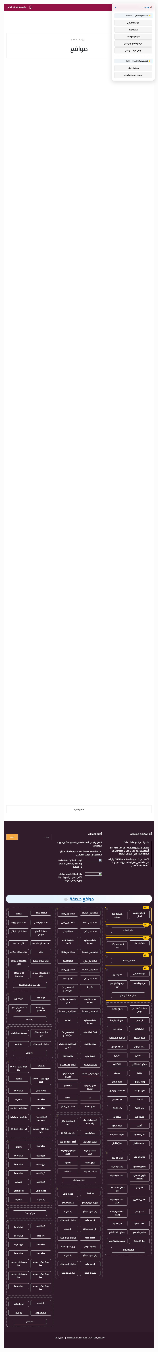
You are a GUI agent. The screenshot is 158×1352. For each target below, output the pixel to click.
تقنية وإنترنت (143, 408)
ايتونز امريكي (67, 931)
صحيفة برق (117, 974)
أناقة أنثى (117, 1064)
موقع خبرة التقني (139, 1064)
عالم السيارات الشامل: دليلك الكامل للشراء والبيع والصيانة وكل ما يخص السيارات (70, 877)
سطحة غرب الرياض (19, 931)
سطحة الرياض (41, 913)
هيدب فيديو (117, 1099)
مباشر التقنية (117, 1125)
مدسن (117, 1073)
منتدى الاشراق (139, 1199)
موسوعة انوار (139, 1143)
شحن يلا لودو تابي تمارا (68, 1000)
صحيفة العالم (128, 1250)
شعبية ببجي (90, 1056)
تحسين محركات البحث (117, 945)
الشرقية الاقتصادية (117, 1038)
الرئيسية (82, 39)
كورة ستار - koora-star (18, 1068)
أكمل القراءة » (138, 129)
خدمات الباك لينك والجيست (90, 1121)
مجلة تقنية (117, 1223)
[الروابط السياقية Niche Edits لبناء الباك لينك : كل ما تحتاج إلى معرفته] (93, 864)
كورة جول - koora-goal (41, 1080)
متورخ (139, 1073)
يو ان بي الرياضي (139, 1232)
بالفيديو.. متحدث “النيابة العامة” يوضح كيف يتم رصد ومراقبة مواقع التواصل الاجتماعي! (130, 747)
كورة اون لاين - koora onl (40, 1118)
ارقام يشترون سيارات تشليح (41, 974)
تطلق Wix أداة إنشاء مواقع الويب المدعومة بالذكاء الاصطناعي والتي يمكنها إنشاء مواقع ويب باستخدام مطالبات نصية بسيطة (36, 510)
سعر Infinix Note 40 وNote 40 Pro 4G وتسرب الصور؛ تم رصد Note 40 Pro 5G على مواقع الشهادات (84, 504)
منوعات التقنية (43, 67)
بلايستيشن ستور (90, 1065)
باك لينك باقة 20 (68, 1133)
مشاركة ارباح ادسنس (117, 915)
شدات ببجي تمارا (68, 913)
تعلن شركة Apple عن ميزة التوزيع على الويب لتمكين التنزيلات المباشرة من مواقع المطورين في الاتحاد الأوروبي (129, 593)
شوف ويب (117, 1029)
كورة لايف (40, 1155)
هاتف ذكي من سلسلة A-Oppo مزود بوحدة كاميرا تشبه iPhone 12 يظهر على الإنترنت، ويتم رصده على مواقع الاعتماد (129, 86)
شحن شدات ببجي (90, 1032)
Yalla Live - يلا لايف (18, 1108)
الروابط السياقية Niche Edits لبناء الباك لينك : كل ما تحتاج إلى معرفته (70, 863)
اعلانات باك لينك (90, 1171)
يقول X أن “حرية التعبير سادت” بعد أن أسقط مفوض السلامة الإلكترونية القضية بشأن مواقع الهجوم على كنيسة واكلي (79, 86)
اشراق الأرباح (117, 1143)
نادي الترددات (139, 1090)
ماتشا (67, 1097)
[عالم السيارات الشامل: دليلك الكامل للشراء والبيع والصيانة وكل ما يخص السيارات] (93, 878)
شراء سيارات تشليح (41, 961)
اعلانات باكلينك (79, 1180)
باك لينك (67, 1171)
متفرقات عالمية (92, 651)
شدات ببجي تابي (68, 922)
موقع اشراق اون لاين (117, 984)
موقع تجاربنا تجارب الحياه (68, 1152)
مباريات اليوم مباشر (90, 1202)
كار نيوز (117, 1055)
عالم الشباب (128, 930)
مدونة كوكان (117, 1046)
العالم (96, 67)
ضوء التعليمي (139, 973)
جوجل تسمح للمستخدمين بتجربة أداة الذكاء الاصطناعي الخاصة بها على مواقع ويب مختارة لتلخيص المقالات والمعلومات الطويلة (129, 430)
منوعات (46, 651)
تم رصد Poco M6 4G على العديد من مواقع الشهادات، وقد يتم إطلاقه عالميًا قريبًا (129, 293)
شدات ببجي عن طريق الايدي (68, 988)
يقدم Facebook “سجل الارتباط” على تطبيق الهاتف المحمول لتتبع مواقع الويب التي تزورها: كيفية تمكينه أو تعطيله (32, 427)
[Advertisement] (79, 21)
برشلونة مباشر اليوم (18, 1033)
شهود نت (117, 1117)
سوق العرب (90, 1133)
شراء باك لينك (139, 1157)
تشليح (40, 952)
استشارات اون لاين (117, 1090)
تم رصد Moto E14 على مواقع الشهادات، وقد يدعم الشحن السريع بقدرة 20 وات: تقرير (80, 228)
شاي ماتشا (90, 1106)
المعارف (139, 1099)
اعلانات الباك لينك (117, 1175)
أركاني (139, 1125)
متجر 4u (90, 987)
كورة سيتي (18, 998)
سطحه (19, 913)
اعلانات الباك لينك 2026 (117, 1200)
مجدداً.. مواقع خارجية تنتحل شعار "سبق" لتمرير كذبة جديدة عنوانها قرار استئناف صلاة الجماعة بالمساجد (31, 670)
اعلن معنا (59, 1338)
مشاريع (68, 1162)
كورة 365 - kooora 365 (41, 1130)
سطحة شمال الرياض (41, 932)
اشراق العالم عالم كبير (117, 1188)
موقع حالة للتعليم (117, 1232)
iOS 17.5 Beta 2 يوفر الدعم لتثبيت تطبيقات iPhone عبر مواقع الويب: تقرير (32, 157)
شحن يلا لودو (90, 1044)
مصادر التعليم (139, 1223)
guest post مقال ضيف (68, 1122)
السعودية (48, 574)
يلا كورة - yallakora (18, 1117)
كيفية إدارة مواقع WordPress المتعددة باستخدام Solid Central (79, 584)
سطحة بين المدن (41, 922)
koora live (18, 1090)
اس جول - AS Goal (19, 1129)
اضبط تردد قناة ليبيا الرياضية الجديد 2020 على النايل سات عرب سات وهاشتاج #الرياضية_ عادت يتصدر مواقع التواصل (32, 593)
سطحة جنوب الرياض (40, 943)
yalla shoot (68, 1194)
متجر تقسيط (68, 961)
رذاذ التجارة (117, 1108)
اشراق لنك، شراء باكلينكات (139, 1176)
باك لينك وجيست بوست (117, 1213)
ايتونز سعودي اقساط (90, 941)
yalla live (29, 1053)
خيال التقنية (139, 1029)
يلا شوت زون (40, 1313)
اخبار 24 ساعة (139, 1241)
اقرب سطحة (18, 943)
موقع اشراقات (139, 983)
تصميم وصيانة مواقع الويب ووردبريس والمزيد (34, 291)
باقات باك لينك (117, 1166)
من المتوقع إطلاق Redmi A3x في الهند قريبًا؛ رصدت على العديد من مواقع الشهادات (32, 356)
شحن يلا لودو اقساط (68, 941)
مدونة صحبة (139, 1134)
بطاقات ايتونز (67, 1056)
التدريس (139, 1187)
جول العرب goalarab (40, 1008)
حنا (90, 1097)
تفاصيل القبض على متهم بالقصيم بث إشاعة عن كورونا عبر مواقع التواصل (81, 744)
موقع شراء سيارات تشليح (19, 962)
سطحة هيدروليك (18, 922)
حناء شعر (68, 1085)
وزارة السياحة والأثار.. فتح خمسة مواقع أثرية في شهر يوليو (79, 661)
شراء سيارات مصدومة (19, 974)
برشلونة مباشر (68, 1202)
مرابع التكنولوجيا (117, 1020)
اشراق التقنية (117, 1009)
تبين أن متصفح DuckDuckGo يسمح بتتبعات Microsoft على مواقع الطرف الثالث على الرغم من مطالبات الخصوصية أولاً (83, 427)
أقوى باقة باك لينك (68, 1142)
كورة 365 (41, 997)
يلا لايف (29, 1019)
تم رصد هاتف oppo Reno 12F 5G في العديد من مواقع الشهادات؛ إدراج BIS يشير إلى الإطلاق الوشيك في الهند (131, 163)
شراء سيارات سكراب (18, 952)
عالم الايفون (139, 1046)
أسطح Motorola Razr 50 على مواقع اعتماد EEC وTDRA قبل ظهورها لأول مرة (31, 80)
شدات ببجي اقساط (90, 913)
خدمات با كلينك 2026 (90, 1152)
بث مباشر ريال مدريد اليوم (18, 1008)
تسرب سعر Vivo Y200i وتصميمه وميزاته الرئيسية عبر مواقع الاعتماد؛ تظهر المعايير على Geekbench (80, 296)
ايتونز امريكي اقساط (67, 1011)
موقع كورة (30, 1213)
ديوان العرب (90, 1162)
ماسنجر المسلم (128, 960)
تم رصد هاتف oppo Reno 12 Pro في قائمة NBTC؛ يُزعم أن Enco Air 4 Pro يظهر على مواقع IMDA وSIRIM (79, 160)
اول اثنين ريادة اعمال (139, 914)
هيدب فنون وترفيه (117, 1241)
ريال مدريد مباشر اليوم (41, 1033)
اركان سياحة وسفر (128, 995)
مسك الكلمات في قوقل (139, 1009)
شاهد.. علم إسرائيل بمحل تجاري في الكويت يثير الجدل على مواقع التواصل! (30, 744)
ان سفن (139, 1020)
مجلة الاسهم (139, 1038)
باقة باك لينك (139, 943)
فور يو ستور (68, 978)
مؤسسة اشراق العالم (16, 7)
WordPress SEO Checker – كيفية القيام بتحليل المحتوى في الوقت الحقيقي (81, 853)
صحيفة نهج (139, 1055)
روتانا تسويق (139, 1082)
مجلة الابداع (117, 1082)
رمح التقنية (139, 1108)
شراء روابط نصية (139, 1166)
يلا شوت (90, 1193)
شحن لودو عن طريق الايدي (67, 1045)
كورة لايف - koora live (41, 1263)
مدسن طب (139, 1211)
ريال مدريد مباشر (90, 1211)
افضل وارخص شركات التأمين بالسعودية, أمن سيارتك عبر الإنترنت (79, 844)
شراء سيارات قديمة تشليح (29, 985)
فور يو (68, 1020)
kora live (18, 1147)
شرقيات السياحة (117, 1134)
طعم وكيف (139, 1117)
